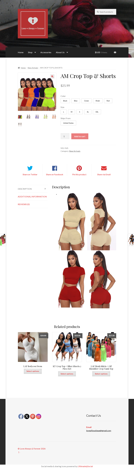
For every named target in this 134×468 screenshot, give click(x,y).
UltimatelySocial (85, 466)
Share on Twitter (30, 174)
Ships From (66, 118)
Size (62, 107)
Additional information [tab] (32, 196)
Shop (30, 52)
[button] (52, 76)
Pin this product (79, 174)
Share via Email (104, 174)
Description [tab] (25, 189)
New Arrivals (33, 68)
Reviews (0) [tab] (24, 204)
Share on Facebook (54, 174)
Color (63, 96)
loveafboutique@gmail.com (98, 430)
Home (20, 52)
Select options (32, 371)
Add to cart (79, 136)
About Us (60, 52)
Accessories (45, 52)
